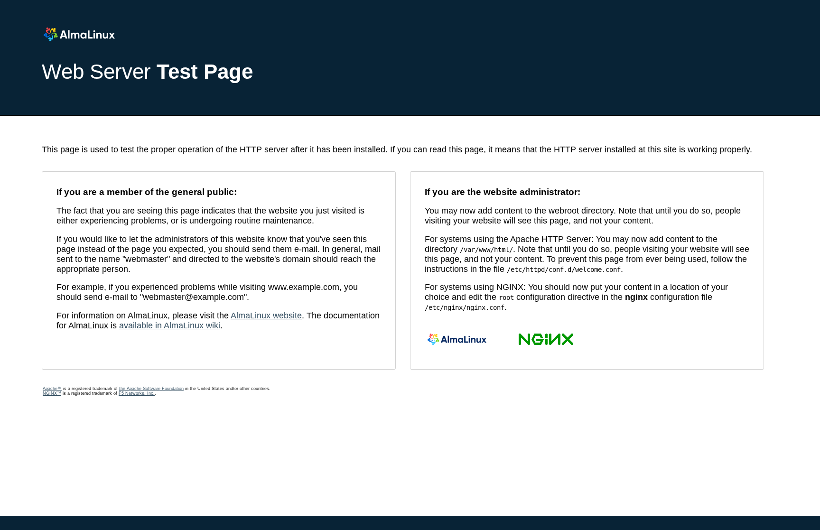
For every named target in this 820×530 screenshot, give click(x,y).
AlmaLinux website (266, 315)
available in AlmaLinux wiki (169, 325)
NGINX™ (52, 393)
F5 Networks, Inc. (137, 393)
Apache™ (52, 388)
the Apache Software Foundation (151, 388)
